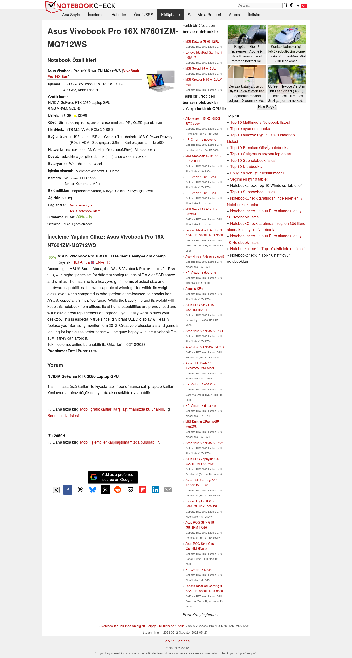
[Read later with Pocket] (130, 489)
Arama (234, 14)
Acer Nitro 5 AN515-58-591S (204, 256)
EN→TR (102, 262)
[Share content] (56, 490)
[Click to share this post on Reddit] (117, 489)
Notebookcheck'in (245, 236)
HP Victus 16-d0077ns (200, 272)
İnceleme (95, 14)
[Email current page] (167, 489)
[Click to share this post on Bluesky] (92, 489)
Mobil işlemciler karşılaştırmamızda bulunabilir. (119, 442)
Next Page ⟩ (267, 106)
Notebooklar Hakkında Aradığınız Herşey (128, 626)
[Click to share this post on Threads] (80, 489)
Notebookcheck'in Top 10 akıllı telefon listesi (267, 248)
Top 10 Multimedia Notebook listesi (260, 122)
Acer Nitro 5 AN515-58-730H (204, 331)
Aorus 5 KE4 (194, 288)
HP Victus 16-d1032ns (200, 405)
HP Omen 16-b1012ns (200, 176)
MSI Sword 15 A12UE (200, 68)
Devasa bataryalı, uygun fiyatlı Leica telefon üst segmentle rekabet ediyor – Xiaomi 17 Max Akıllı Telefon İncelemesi (247, 93)
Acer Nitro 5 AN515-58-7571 (204, 443)
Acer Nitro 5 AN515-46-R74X (205, 347)
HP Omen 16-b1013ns (200, 192)
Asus (181, 626)
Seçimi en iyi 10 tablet (248, 179)
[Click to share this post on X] (105, 489)
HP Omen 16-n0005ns (200, 139)
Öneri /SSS (143, 14)
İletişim (254, 14)
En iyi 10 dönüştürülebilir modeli (257, 173)
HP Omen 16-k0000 (198, 569)
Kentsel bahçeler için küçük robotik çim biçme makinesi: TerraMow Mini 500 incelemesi (287, 53)
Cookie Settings (176, 641)
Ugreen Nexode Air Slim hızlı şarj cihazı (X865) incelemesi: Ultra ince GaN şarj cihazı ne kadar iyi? (286, 93)
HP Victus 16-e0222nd (200, 384)
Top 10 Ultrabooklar (247, 166)
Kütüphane (170, 14)
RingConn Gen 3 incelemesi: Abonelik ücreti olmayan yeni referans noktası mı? (246, 53)
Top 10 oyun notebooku (250, 128)
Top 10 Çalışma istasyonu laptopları (260, 153)
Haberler (118, 14)
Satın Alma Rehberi (204, 14)
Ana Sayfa (71, 14)
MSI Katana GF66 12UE (202, 41)
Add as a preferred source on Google (117, 477)
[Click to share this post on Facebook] (67, 489)
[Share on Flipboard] (142, 489)
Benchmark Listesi (63, 415)
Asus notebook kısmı (85, 210)
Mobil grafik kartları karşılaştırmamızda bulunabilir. (122, 409)
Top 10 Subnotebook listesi (253, 160)
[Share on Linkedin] (155, 489)
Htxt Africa (81, 262)
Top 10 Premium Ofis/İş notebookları (261, 147)
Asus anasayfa (81, 204)
